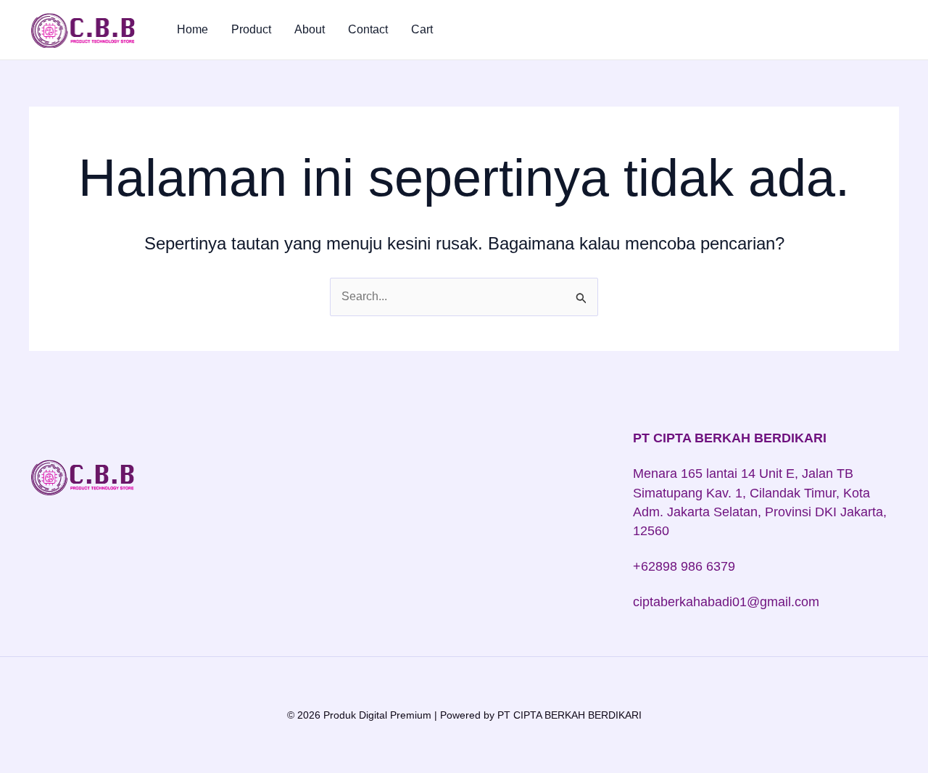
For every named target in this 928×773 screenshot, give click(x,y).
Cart (422, 29)
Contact (368, 29)
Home (192, 29)
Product (251, 29)
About (309, 29)
